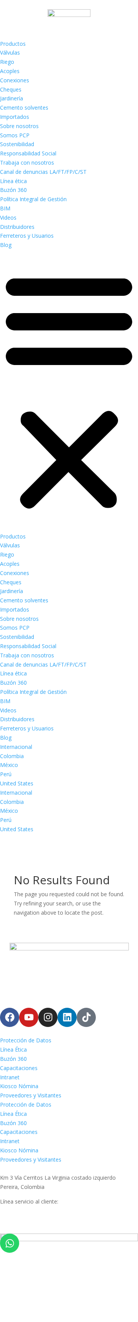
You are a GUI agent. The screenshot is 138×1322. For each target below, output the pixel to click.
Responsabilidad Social (28, 153)
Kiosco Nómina (19, 1086)
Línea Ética (13, 1049)
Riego (7, 61)
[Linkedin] (67, 1017)
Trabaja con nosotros (27, 162)
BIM (5, 208)
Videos (8, 217)
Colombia (12, 756)
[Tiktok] (86, 1017)
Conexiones (14, 80)
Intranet (10, 1077)
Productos (13, 43)
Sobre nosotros (19, 126)
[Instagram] (48, 1017)
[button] (69, 391)
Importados (14, 116)
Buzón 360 (13, 189)
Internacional (16, 746)
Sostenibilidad (17, 144)
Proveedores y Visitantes (30, 1095)
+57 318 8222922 (21, 1210)
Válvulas (10, 52)
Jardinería (11, 98)
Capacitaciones (19, 1068)
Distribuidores (17, 226)
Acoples (10, 71)
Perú (6, 774)
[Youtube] (28, 1017)
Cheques (10, 89)
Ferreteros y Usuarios (27, 235)
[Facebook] (9, 1017)
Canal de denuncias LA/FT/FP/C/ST (43, 171)
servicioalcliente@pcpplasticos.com (43, 1220)
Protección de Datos (25, 1040)
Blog (6, 244)
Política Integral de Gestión (33, 199)
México (9, 765)
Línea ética (13, 181)
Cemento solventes (24, 107)
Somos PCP (15, 135)
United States (16, 783)
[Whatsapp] (9, 1243)
